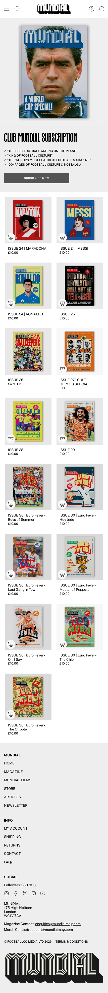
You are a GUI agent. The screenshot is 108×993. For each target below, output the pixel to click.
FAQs (8, 862)
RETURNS (12, 845)
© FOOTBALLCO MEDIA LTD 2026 (27, 941)
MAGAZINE (13, 772)
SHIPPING (12, 837)
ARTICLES (12, 797)
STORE (9, 789)
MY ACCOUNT (15, 828)
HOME (9, 763)
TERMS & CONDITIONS (72, 941)
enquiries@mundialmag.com (58, 924)
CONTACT (12, 854)
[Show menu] (6, 9)
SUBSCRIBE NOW (36, 177)
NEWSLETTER (15, 805)
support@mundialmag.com (51, 930)
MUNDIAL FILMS (17, 780)
